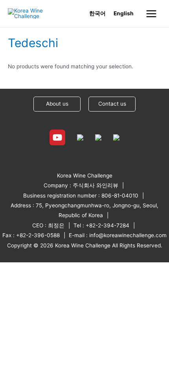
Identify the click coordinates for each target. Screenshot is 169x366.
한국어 (97, 13)
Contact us (112, 104)
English (124, 13)
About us (57, 104)
